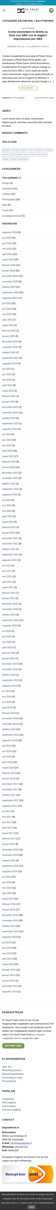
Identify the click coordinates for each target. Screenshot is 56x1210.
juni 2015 (7, 948)
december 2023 (10, 407)
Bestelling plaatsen (12, 1070)
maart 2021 (8, 587)
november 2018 (10, 724)
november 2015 (10, 920)
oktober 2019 (9, 675)
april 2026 (7, 254)
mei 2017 (7, 822)
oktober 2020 (9, 614)
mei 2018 (7, 756)
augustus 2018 (9, 740)
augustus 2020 (9, 625)
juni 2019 (7, 696)
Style (4, 205)
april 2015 (7, 959)
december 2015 (10, 915)
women (14, 159)
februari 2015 (9, 970)
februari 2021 (9, 593)
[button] (4, 10)
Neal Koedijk (43, 46)
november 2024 (10, 347)
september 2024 (10, 358)
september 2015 (10, 931)
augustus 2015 (9, 937)
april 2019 (7, 707)
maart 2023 (8, 456)
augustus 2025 (9, 298)
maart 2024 (8, 391)
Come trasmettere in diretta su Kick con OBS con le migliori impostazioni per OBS (28, 35)
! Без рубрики (27, 28)
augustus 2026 (9, 232)
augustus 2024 (9, 363)
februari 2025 (9, 330)
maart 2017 (8, 833)
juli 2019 (6, 691)
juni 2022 (7, 505)
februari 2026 (9, 265)
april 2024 (7, 385)
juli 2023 (6, 434)
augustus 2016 (9, 871)
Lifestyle (6, 194)
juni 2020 (7, 636)
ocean (5, 154)
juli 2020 (6, 631)
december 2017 (10, 784)
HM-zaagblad (9, 1102)
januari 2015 (8, 975)
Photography (8, 199)
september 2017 (10, 800)
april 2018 (7, 762)
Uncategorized (9, 216)
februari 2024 (9, 396)
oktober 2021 (9, 549)
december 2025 (10, 276)
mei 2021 (7, 576)
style (26, 154)
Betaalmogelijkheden (13, 1074)
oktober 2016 (9, 860)
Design (5, 183)
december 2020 (10, 604)
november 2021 (10, 543)
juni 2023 (7, 440)
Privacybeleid (9, 1081)
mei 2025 (7, 314)
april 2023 (7, 451)
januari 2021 (8, 598)
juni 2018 (7, 751)
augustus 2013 (9, 991)
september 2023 (10, 423)
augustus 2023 (9, 429)
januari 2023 (8, 467)
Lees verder (28, 88)
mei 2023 (7, 445)
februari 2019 (9, 713)
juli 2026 (6, 238)
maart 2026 (8, 259)
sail (12, 154)
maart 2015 (8, 964)
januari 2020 (8, 658)
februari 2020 (9, 653)
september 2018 (10, 735)
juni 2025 (7, 309)
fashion (24, 150)
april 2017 (7, 827)
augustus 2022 (9, 494)
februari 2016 (9, 904)
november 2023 (10, 412)
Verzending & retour (12, 1077)
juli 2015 (6, 942)
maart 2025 (8, 325)
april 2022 (7, 516)
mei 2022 (7, 511)
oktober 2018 (9, 729)
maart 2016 (8, 899)
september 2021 (10, 554)
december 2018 (10, 718)
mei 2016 (7, 888)
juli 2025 (6, 303)
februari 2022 (9, 527)
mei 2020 (7, 642)
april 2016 (7, 893)
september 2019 (10, 680)
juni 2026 (7, 243)
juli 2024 (6, 369)
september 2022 (10, 489)
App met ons (13, 1046)
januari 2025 (8, 336)
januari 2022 (8, 533)
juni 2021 (7, 571)
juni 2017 (7, 817)
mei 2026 (7, 249)
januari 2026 (8, 270)
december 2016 (10, 849)
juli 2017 (6, 811)
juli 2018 (6, 746)
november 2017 (10, 789)
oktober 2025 (9, 287)
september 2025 (10, 292)
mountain (48, 150)
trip (38, 154)
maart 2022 (8, 522)
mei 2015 (7, 953)
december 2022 (10, 473)
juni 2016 (7, 882)
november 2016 (10, 855)
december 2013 (10, 986)
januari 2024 (8, 402)
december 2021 (10, 538)
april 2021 (7, 582)
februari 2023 (9, 462)
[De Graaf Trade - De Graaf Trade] (28, 10)
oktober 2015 (9, 926)
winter (5, 159)
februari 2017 (9, 838)
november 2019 (10, 669)
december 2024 (10, 341)
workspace (23, 159)
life (31, 150)
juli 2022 (6, 500)
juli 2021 (6, 565)
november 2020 (10, 609)
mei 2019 (7, 702)
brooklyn (6, 150)
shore (18, 154)
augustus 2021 (9, 560)
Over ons (6, 1067)
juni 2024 (7, 374)
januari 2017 (8, 844)
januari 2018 (8, 778)
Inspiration (7, 188)
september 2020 (10, 620)
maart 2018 (8, 767)
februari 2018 (9, 773)
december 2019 (10, 664)
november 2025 (10, 281)
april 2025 (7, 320)
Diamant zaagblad (11, 1110)
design (15, 150)
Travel (5, 210)
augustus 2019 (9, 686)
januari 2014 (8, 980)
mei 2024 (7, 380)
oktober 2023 (9, 418)
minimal (38, 150)
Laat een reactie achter (44, 98)
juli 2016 (6, 877)
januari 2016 (8, 909)
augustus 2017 (9, 806)
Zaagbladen (8, 1099)
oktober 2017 (9, 795)
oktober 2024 (9, 352)
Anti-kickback (9, 1106)
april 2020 (7, 647)
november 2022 (10, 478)
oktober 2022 (9, 483)
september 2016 (10, 866)
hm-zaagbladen (26, 1038)
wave (45, 154)
